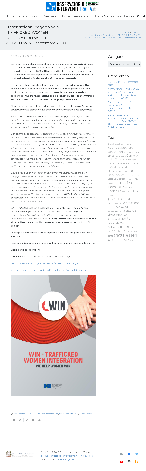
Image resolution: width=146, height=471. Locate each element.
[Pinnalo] (39, 420)
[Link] (73, 6)
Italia (61, 414)
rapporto (118, 203)
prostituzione (121, 198)
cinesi (111, 155)
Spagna (83, 414)
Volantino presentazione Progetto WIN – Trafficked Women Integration (48, 270)
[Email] (121, 454)
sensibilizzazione (116, 211)
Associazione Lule (22, 414)
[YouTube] (121, 461)
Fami (43, 414)
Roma (111, 207)
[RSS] (136, 461)
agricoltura (126, 144)
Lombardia (119, 179)
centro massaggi (131, 152)
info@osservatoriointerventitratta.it (59, 455)
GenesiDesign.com (66, 459)
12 (108, 144)
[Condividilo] (20, 420)
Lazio (110, 179)
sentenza (130, 210)
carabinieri (115, 151)
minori (135, 178)
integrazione (52, 414)
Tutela (125, 239)
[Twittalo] (27, 420)
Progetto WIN (71, 414)
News (40, 56)
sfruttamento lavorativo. (119, 220)
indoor (125, 171)
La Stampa (132, 174)
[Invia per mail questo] (14, 420)
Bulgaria (36, 414)
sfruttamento (117, 214)
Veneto (132, 240)
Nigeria (110, 183)
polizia (134, 191)
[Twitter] (136, 454)
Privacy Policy (86, 455)
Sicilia (128, 232)
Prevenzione (113, 195)
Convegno (121, 156)
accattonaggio (115, 144)
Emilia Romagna (129, 160)
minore (128, 179)
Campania (112, 148)
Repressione (131, 203)
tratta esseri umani (122, 237)
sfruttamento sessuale (121, 228)
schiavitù (122, 207)
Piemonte (125, 191)
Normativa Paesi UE (120, 184)
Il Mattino (122, 167)
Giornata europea (116, 163)
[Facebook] (129, 454)
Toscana (134, 232)
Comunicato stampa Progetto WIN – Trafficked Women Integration (46, 263)
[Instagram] (129, 461)
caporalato (125, 147)
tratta (89, 414)
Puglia (111, 203)
